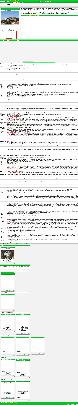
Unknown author (74, 9)
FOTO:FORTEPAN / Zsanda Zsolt (21, 391)
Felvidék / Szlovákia (44, 1)
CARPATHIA (12, 1)
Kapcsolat (76, 404)
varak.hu (7, 243)
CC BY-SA (75, 10)
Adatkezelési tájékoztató (70, 404)
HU (75, 1)
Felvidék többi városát (33, 15)
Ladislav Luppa (6, 258)
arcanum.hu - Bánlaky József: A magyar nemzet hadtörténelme (19, 243)
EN (76, 1)
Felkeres (8, 262)
